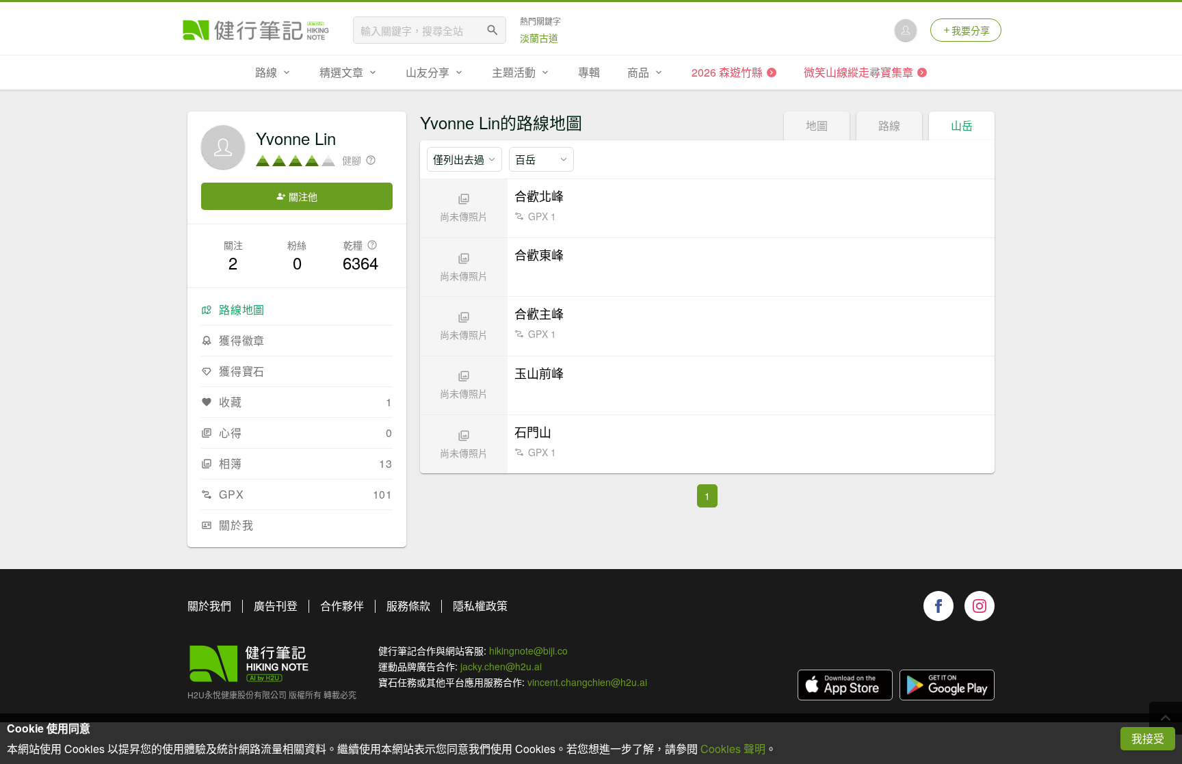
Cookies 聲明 (732, 748)
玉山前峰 (539, 373)
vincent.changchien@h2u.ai (587, 682)
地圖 (817, 125)
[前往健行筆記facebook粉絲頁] (938, 606)
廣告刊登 (276, 606)
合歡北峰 (539, 196)
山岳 (962, 125)
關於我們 (209, 606)
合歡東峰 (539, 254)
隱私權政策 (480, 606)
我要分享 (970, 30)
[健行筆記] (256, 30)
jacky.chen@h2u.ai (501, 666)
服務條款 (408, 606)
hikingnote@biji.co (528, 650)
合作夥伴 (342, 606)
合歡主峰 (539, 313)
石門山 (532, 431)
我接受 (1147, 738)
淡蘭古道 (539, 37)
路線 (889, 125)
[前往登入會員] (906, 30)
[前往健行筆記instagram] (979, 606)
